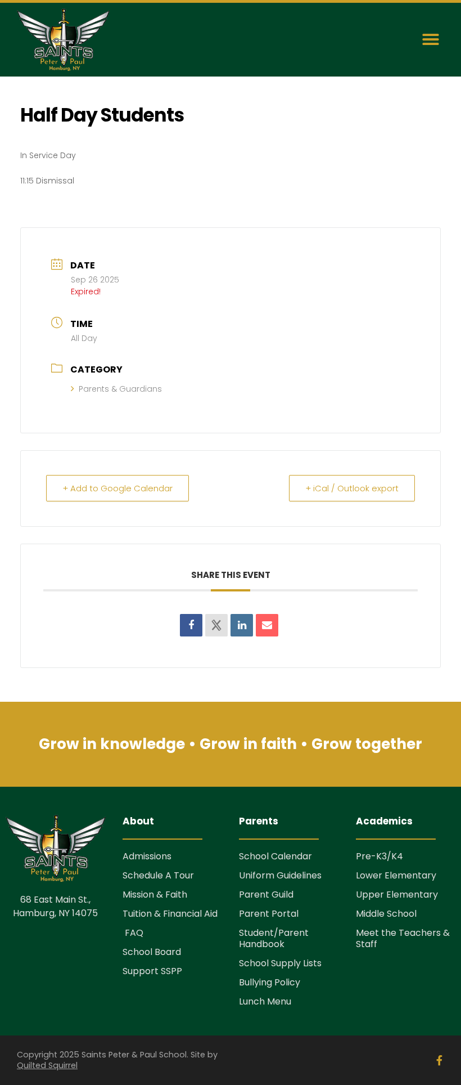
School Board (152, 952)
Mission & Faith (155, 894)
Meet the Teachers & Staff (403, 938)
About (138, 821)
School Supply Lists (280, 963)
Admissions (147, 856)
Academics (384, 821)
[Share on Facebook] (191, 625)
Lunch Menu (265, 1001)
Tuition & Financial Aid (170, 914)
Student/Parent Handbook (274, 938)
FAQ (133, 933)
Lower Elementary (396, 875)
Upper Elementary (397, 894)
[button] (430, 39)
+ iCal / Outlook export (352, 488)
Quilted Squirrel (47, 1065)
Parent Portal (269, 914)
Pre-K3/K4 (379, 856)
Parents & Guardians (120, 388)
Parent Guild (266, 894)
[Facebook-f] (439, 1060)
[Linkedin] (242, 625)
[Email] (267, 625)
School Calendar (275, 856)
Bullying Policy (269, 982)
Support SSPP (152, 971)
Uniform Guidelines (280, 875)
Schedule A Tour (158, 875)
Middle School (386, 914)
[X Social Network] (216, 625)
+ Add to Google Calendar (117, 488)
